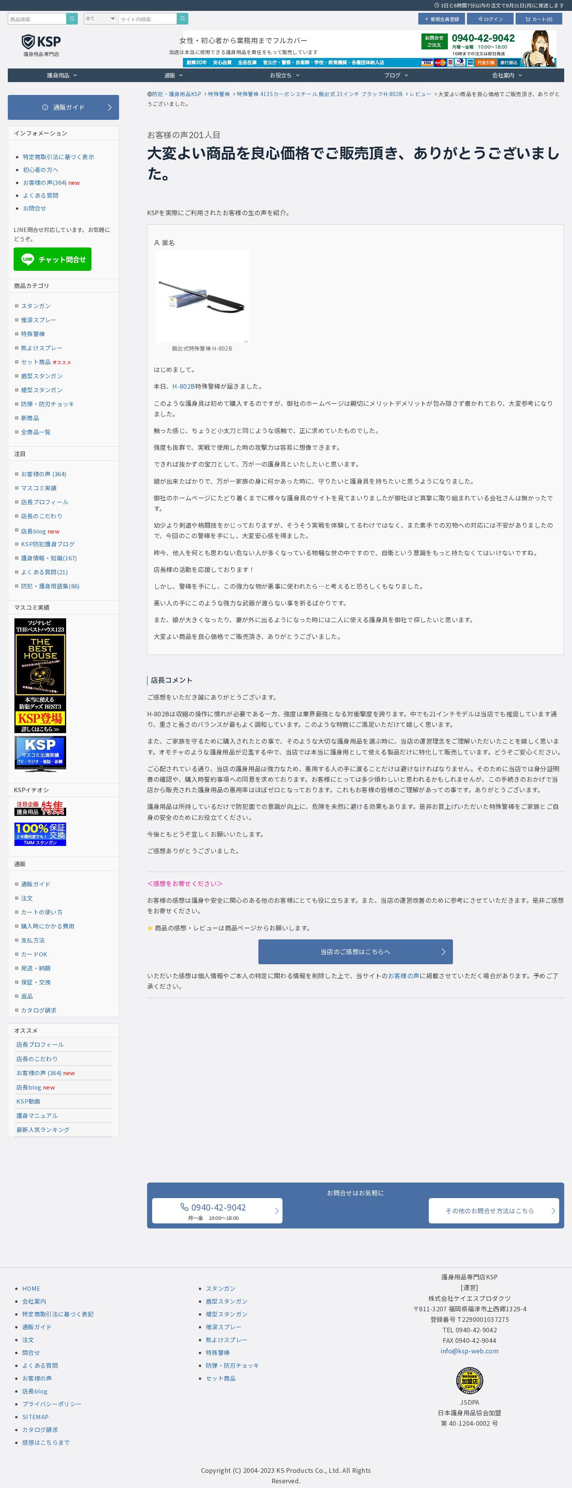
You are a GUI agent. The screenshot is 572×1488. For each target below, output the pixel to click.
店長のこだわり (42, 516)
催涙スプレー (39, 320)
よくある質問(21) (44, 572)
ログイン (493, 19)
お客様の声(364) (45, 182)
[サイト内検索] (182, 19)
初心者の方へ (41, 169)
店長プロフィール (44, 502)
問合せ (31, 1352)
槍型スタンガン (42, 390)
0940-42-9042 (217, 1210)
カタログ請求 (39, 1010)
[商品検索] (72, 19)
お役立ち (281, 75)
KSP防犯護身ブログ (48, 544)
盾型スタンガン (42, 376)
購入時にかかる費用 (48, 926)
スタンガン (36, 306)
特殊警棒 (33, 334)
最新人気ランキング (43, 1129)
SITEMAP (35, 1417)
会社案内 (503, 75)
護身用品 (58, 75)
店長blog (40, 531)
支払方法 (33, 940)
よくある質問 (41, 195)
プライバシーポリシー (52, 1404)
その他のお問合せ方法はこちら (490, 1210)
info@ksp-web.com (469, 1350)
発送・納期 (36, 968)
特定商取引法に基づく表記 (58, 1314)
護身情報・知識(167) (49, 558)
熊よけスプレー (42, 348)
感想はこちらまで (46, 1442)
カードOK (34, 954)
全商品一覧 (36, 432)
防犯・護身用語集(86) (50, 586)
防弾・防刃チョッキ (48, 404)
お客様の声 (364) (43, 474)
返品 (27, 996)
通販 (169, 75)
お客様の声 (404, 975)
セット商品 (46, 362)
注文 (27, 898)
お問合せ (35, 208)
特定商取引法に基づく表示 (59, 157)
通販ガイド (36, 884)
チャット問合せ (55, 259)
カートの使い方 (42, 912)
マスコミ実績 (39, 488)
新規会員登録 (445, 19)
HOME (31, 1288)
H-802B (183, 386)
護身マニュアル (37, 1115)
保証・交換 (36, 982)
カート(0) (542, 19)
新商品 (30, 418)
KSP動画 (28, 1101)
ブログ (392, 75)
